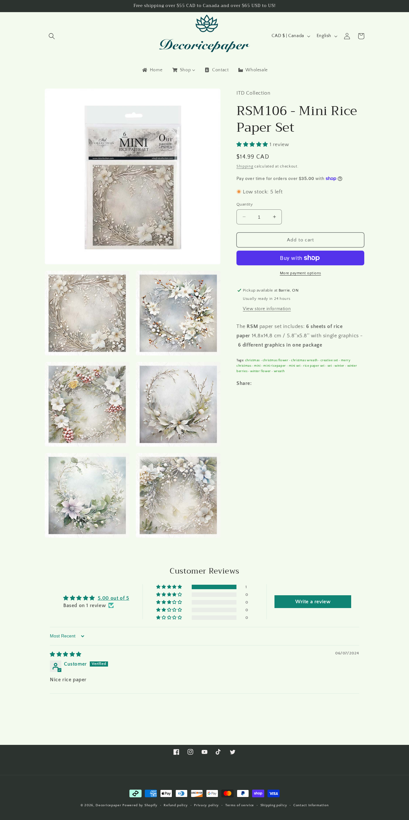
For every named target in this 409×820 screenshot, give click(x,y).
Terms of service (239, 805)
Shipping (244, 166)
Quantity (244, 204)
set (330, 365)
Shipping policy (273, 805)
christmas (252, 360)
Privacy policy (206, 805)
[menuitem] (152, 70)
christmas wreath (304, 360)
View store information (267, 308)
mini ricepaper (274, 365)
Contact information (310, 805)
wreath (279, 370)
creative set (329, 360)
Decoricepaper (108, 805)
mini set (295, 365)
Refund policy (176, 805)
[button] (52, 36)
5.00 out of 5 (113, 598)
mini (257, 365)
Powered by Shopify (140, 805)
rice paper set (313, 365)
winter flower (260, 370)
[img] (65, 654)
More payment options (300, 273)
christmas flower (276, 360)
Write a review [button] (312, 602)
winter (339, 365)
